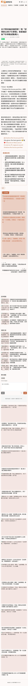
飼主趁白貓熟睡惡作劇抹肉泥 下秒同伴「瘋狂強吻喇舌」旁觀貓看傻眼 (15, 181)
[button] (19, 2)
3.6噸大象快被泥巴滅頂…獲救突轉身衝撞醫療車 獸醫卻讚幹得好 (15, 170)
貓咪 (3, 188)
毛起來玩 (10, 5)
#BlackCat (9, 143)
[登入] (24, 2)
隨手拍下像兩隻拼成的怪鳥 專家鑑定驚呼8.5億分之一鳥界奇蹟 (15, 175)
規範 (3, 393)
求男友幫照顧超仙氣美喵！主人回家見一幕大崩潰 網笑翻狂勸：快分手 (15, 164)
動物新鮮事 (4, 5)
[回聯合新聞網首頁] (3, 2)
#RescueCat (17, 143)
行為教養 (16, 5)
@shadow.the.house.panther (14, 138)
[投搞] (22, 2)
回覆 (25, 393)
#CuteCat (7, 145)
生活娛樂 (21, 5)
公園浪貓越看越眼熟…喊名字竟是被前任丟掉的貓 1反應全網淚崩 (15, 158)
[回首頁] (6, 2)
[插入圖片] (21, 393)
